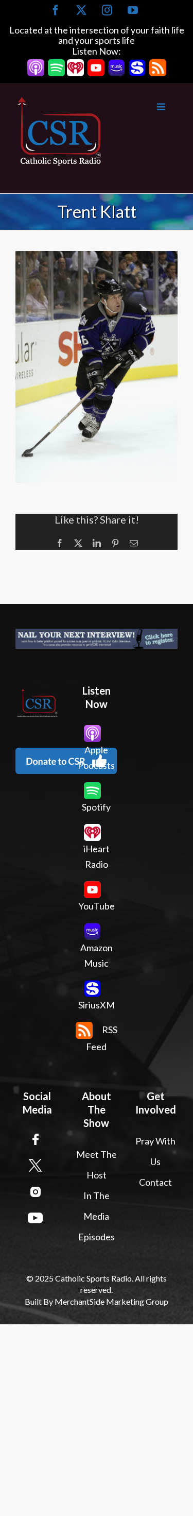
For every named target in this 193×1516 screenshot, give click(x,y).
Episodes (96, 1236)
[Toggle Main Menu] (140, 107)
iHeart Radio (96, 856)
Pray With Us (155, 1151)
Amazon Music (96, 955)
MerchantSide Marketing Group (111, 1301)
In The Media (96, 1206)
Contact (155, 1182)
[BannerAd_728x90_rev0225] (96, 639)
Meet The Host (96, 1165)
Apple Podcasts (96, 757)
